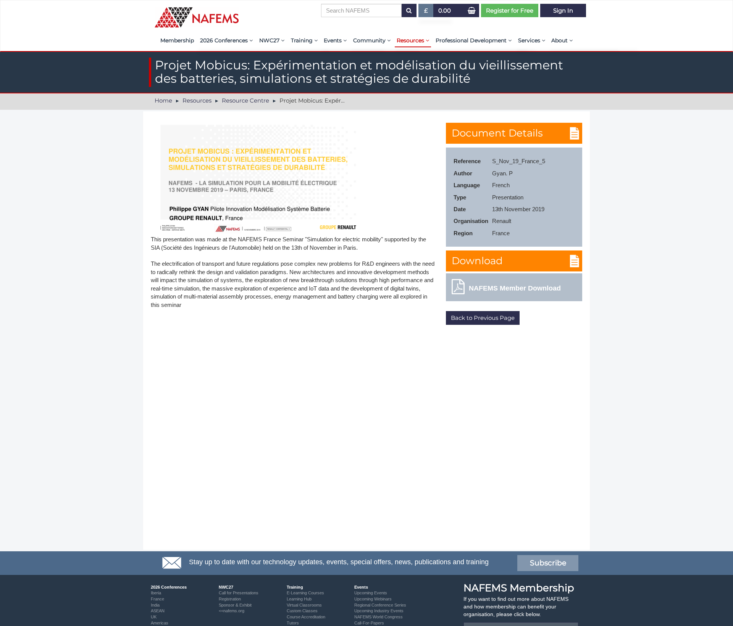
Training (302, 40)
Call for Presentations (238, 593)
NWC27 (270, 40)
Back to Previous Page (483, 317)
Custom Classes (302, 610)
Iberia (156, 593)
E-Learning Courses (305, 593)
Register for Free (509, 10)
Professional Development (472, 40)
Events (333, 40)
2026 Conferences (224, 40)
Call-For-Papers (369, 623)
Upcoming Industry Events (379, 610)
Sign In (563, 10)
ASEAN (158, 610)
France (157, 599)
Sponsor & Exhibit (235, 605)
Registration (230, 599)
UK (154, 617)
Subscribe (548, 563)
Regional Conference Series (380, 605)
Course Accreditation (306, 617)
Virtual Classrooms (304, 605)
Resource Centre (245, 100)
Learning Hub (299, 599)
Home (163, 100)
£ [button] (429, 12)
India (155, 605)
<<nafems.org (231, 610)
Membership (177, 40)
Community (370, 40)
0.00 (444, 10)
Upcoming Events (370, 593)
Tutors (293, 623)
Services (530, 40)
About (560, 40)
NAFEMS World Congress (378, 617)
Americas (159, 623)
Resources (411, 40)
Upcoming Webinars (373, 599)
